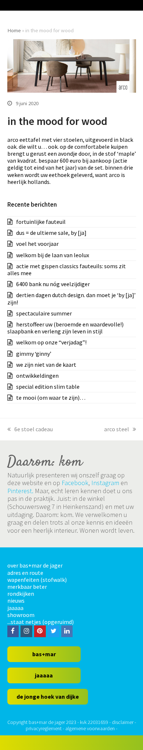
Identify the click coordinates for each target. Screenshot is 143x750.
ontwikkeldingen (37, 375)
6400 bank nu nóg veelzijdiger (53, 284)
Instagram (105, 483)
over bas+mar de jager (35, 565)
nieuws (16, 600)
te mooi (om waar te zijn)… (50, 397)
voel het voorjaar (37, 243)
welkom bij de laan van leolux (52, 255)
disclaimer (122, 722)
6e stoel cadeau (33, 429)
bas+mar (44, 654)
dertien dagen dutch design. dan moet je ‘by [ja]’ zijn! (71, 298)
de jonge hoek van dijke (47, 696)
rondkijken (20, 593)
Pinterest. (20, 491)
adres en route (25, 572)
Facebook (75, 483)
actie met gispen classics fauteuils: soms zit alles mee (66, 269)
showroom (20, 614)
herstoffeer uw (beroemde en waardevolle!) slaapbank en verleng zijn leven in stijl (65, 328)
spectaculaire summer (44, 313)
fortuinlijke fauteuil (41, 221)
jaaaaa (15, 608)
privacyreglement (44, 728)
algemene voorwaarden (90, 728)
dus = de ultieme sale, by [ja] (51, 232)
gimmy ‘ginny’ (33, 353)
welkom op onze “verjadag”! (51, 342)
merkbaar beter (27, 586)
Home (14, 30)
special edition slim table (48, 386)
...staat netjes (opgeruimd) (40, 621)
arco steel (116, 429)
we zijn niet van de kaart (46, 364)
